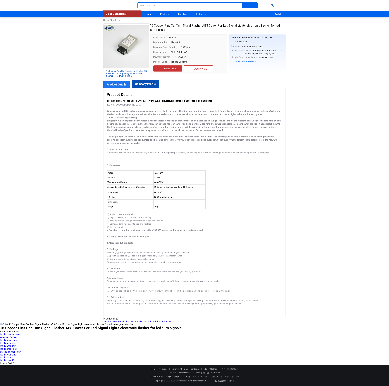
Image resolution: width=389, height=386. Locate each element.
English (278, 14)
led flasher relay (8, 348)
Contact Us (195, 369)
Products (164, 14)
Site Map (213, 369)
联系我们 (234, 369)
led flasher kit (7, 357)
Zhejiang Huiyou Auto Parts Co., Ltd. (252, 37)
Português (215, 373)
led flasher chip (8, 354)
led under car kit (165, 321)
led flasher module (10, 334)
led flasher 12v (8, 360)
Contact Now (170, 68)
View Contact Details (246, 61)
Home (148, 14)
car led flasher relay (10, 351)
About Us (184, 369)
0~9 (237, 376)
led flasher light (8, 346)
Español (197, 373)
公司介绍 (224, 369)
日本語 (206, 373)
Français (172, 373)
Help (205, 369)
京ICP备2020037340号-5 (223, 381)
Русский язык (185, 373)
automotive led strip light (116, 321)
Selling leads (202, 14)
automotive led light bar (144, 321)
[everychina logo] (112, 5)
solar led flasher (8, 337)
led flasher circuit (9, 340)
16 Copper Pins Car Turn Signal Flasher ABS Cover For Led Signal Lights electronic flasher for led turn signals (127, 73)
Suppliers (182, 14)
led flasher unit (8, 343)
